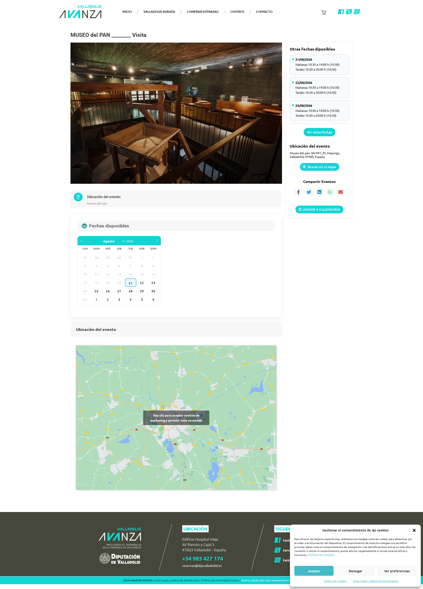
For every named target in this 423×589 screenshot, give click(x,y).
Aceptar (314, 571)
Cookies (234, 580)
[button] (414, 530)
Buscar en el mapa (322, 167)
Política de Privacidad (215, 580)
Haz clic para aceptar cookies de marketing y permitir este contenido (176, 417)
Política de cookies (335, 581)
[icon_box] (288, 550)
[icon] (341, 12)
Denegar (355, 571)
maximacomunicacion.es (285, 580)
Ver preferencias (397, 571)
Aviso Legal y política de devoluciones (375, 581)
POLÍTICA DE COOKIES (321, 555)
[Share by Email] (340, 192)
